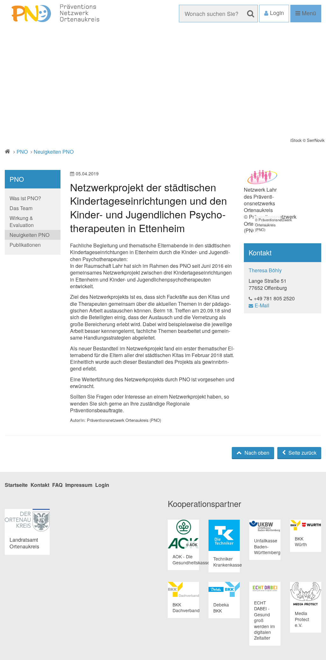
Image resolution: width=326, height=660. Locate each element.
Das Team (21, 208)
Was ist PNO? (25, 198)
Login (102, 484)
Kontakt (40, 484)
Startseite (16, 484)
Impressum (78, 484)
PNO (22, 151)
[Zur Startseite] (54, 13)
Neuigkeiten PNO (54, 151)
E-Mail (262, 305)
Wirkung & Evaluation (22, 221)
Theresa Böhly (265, 270)
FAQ (57, 484)
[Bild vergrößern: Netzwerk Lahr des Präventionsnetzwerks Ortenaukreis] (262, 178)
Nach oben (256, 452)
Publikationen (25, 244)
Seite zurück (301, 452)
